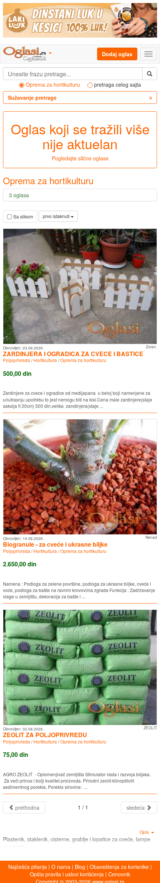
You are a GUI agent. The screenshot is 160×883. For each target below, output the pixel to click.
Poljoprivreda (16, 360)
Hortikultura (45, 360)
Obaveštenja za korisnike (119, 866)
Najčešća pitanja (27, 866)
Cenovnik (119, 874)
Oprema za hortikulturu (83, 360)
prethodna (26, 807)
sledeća (136, 807)
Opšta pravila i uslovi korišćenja (67, 874)
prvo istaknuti (57, 216)
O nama (60, 866)
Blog (80, 866)
